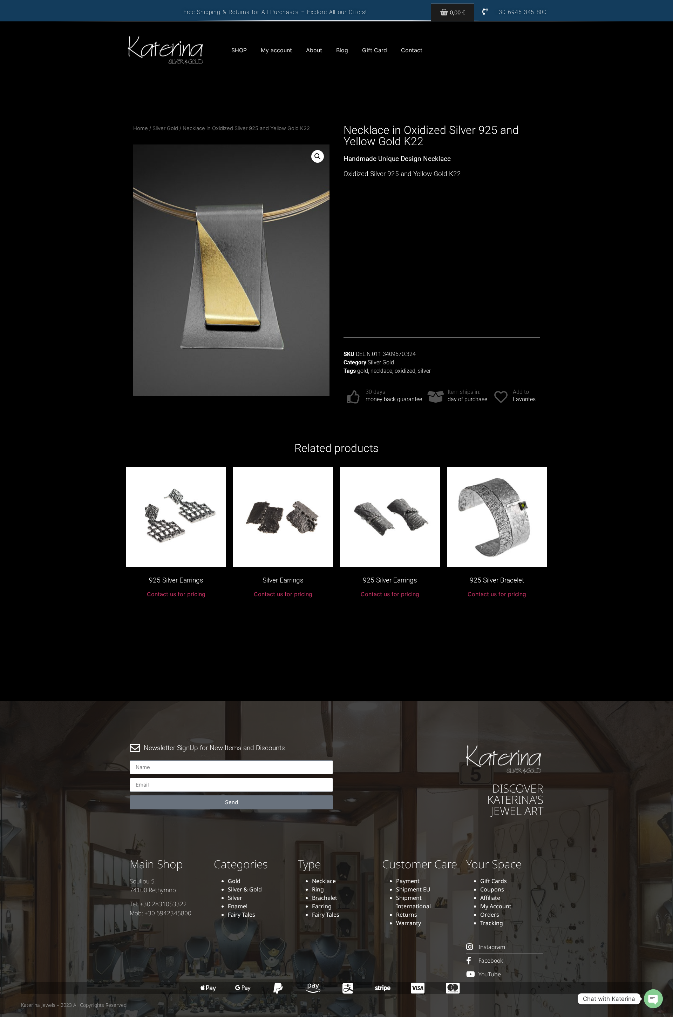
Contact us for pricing (176, 594)
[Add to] (501, 397)
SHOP (239, 50)
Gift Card (374, 50)
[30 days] (353, 397)
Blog (342, 50)
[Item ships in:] (435, 397)
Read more (176, 610)
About (314, 50)
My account (276, 50)
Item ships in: (464, 392)
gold (362, 371)
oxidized (405, 371)
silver (424, 371)
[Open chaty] (653, 998)
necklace (381, 371)
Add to (521, 392)
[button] (317, 156)
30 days (375, 392)
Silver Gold (165, 128)
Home (140, 128)
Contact (411, 50)
